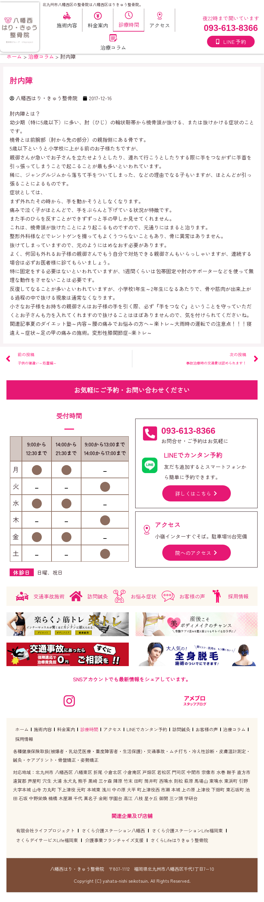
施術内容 (43, 729)
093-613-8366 (231, 28)
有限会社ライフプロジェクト (45, 830)
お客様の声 (206, 729)
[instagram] (69, 700)
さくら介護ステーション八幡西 (113, 830)
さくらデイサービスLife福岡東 (47, 840)
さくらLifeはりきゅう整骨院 (179, 840)
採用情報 (24, 739)
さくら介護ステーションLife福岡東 (187, 830)
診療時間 (89, 729)
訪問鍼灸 (181, 729)
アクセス (112, 729)
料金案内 (66, 729)
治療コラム (234, 729)
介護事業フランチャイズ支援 (114, 840)
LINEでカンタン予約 (147, 729)
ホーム (22, 729)
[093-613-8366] (150, 433)
